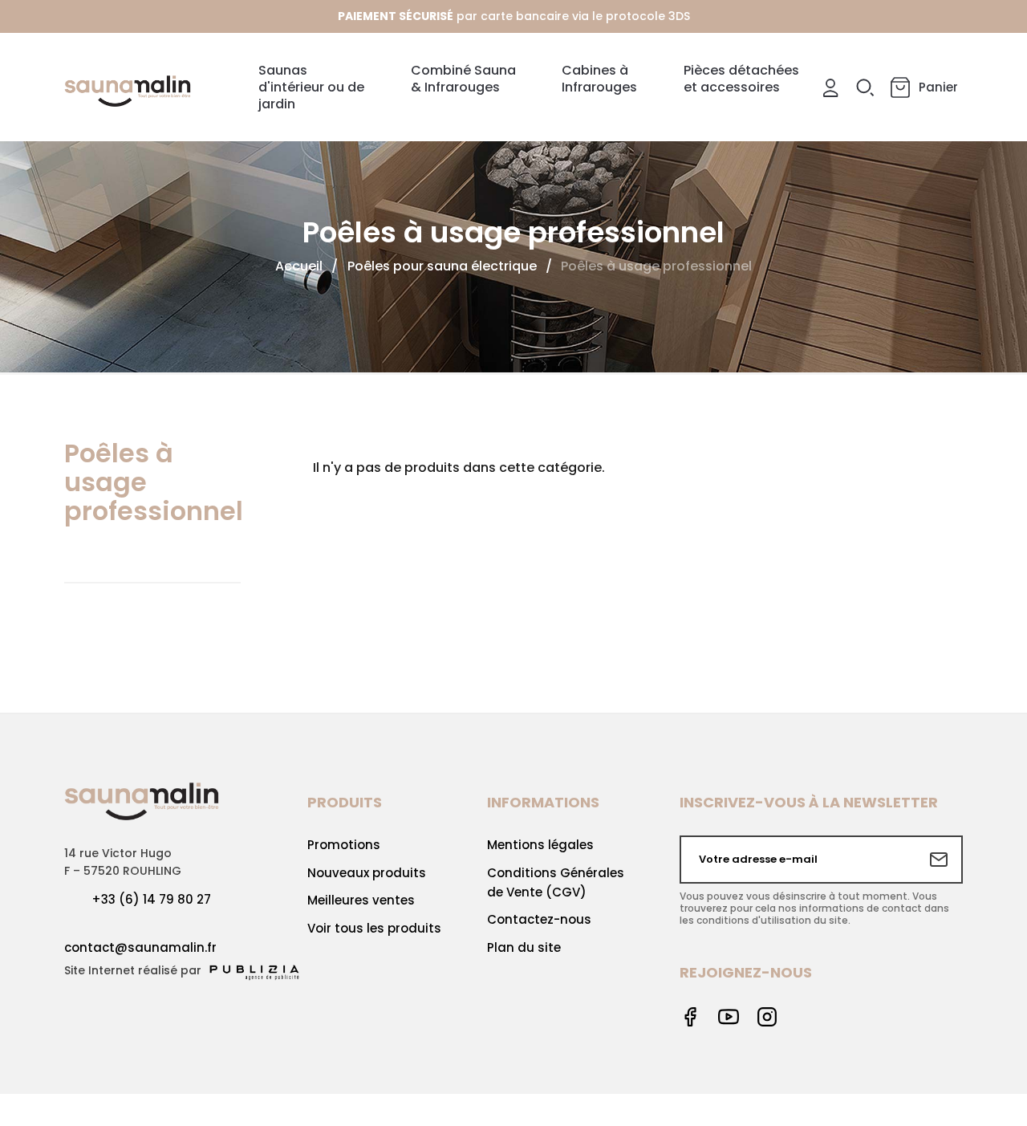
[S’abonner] (939, 859)
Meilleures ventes (361, 900)
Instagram (767, 1016)
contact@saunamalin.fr (140, 947)
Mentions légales (540, 844)
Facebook (690, 1016)
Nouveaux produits (366, 872)
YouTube (728, 1016)
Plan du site (524, 947)
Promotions (343, 844)
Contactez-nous (539, 919)
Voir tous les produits (374, 928)
